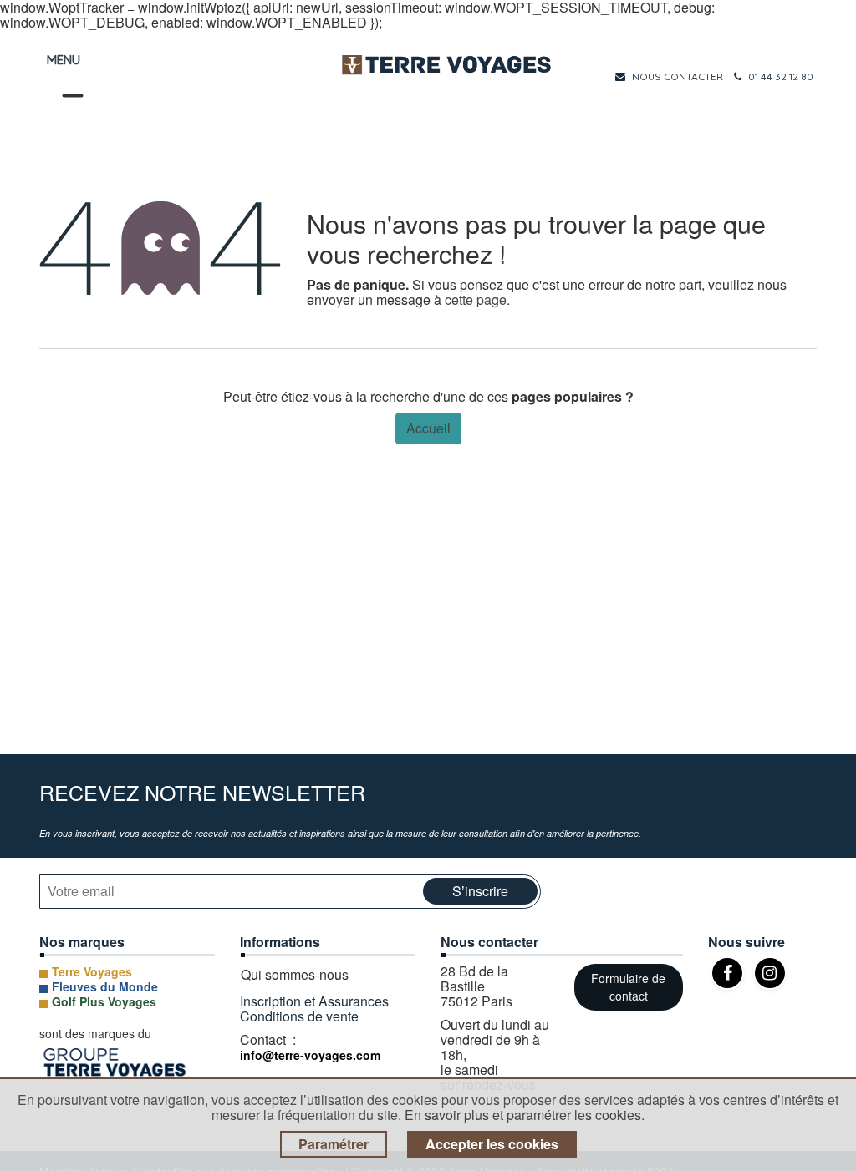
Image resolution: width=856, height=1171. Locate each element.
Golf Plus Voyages (104, 1001)
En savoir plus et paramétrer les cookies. (525, 1114)
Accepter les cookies (491, 1143)
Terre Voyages (92, 971)
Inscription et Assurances (316, 1001)
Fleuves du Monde (105, 986)
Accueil (428, 428)
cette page (476, 299)
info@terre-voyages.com (310, 1055)
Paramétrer (333, 1143)
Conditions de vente (299, 1016)
